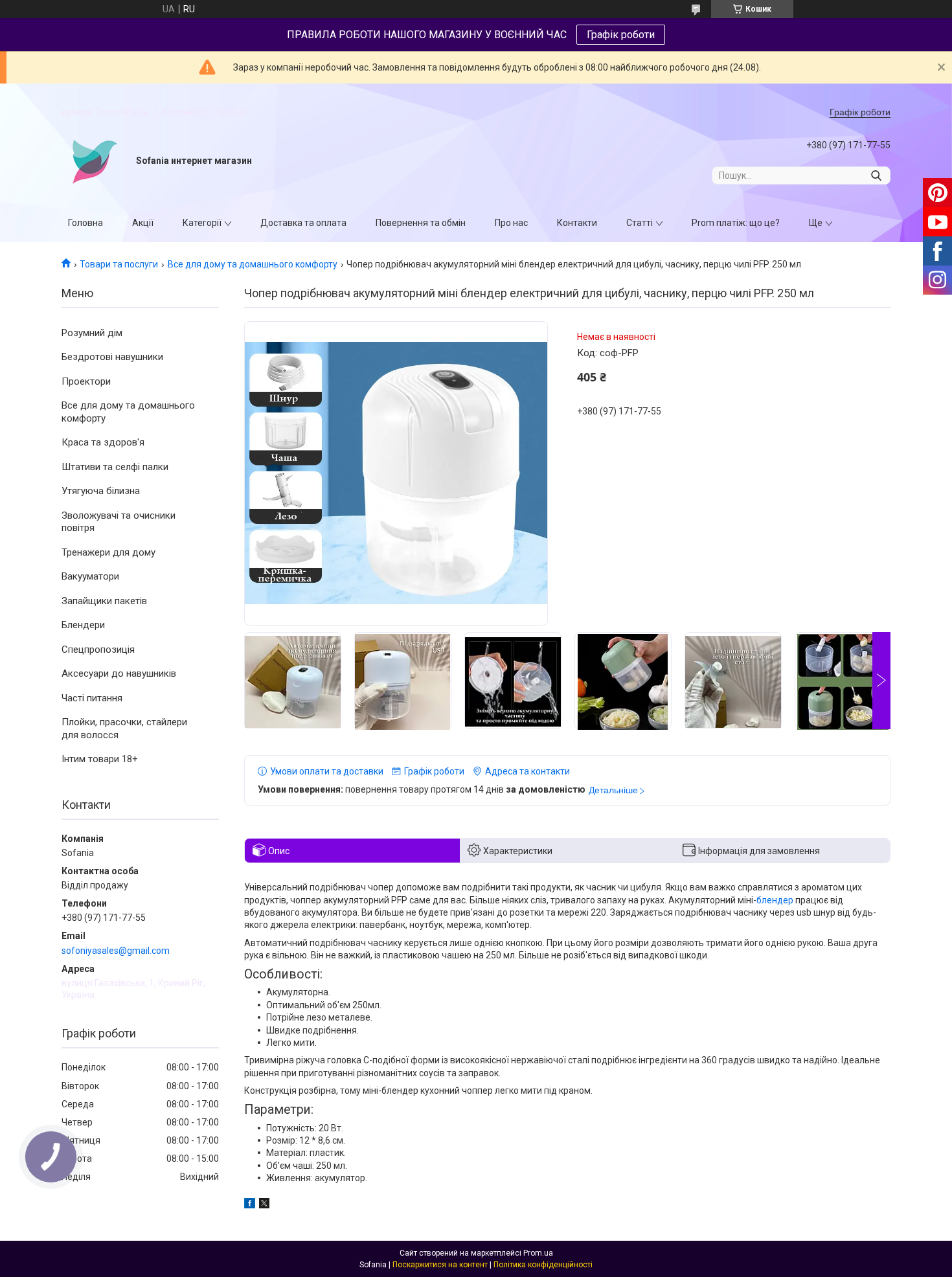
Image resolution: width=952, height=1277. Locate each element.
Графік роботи (621, 34)
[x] (264, 1205)
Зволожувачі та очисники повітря (119, 522)
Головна (85, 223)
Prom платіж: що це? (736, 223)
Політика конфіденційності (543, 1264)
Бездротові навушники (112, 357)
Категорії (202, 223)
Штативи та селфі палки (115, 467)
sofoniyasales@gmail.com (116, 950)
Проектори (86, 381)
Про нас (511, 223)
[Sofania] (94, 161)
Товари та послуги (119, 264)
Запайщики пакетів (104, 601)
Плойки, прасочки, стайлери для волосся (124, 728)
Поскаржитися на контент (440, 1264)
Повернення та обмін (421, 223)
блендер (774, 900)
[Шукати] (875, 175)
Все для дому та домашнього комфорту (252, 264)
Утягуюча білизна (101, 491)
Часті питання (92, 698)
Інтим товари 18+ (100, 759)
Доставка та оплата (303, 223)
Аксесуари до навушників (119, 673)
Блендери (83, 625)
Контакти (577, 223)
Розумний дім (92, 333)
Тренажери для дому (108, 552)
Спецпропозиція (98, 649)
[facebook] (249, 1205)
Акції (142, 223)
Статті (639, 223)
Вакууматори (90, 576)
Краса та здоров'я (103, 442)
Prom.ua (538, 1253)
